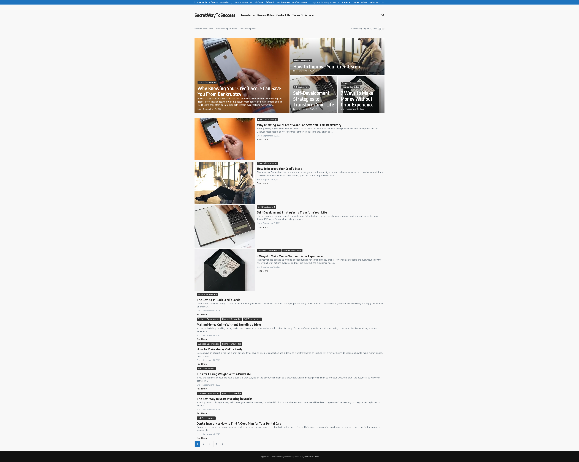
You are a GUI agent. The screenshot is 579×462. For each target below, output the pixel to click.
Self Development (247, 28)
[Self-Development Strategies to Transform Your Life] (225, 226)
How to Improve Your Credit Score (327, 66)
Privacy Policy (266, 15)
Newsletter (248, 15)
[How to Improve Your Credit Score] (225, 183)
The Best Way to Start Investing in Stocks (224, 398)
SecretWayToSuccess (215, 15)
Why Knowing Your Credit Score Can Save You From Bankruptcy (239, 91)
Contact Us (283, 15)
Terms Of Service (303, 15)
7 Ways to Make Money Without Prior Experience (357, 99)
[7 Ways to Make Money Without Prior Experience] (225, 270)
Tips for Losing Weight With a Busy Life (224, 374)
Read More (262, 139)
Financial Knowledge (204, 28)
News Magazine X (311, 457)
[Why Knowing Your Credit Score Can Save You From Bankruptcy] (225, 139)
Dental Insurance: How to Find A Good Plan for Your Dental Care (239, 423)
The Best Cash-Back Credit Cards (218, 300)
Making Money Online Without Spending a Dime (229, 324)
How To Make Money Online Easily (219, 349)
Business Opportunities (226, 28)
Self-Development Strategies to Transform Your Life (313, 99)
